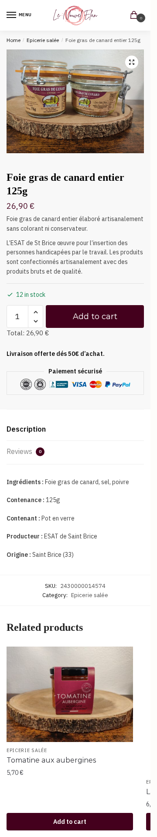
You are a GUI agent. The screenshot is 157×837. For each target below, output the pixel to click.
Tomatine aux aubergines (51, 760)
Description (26, 429)
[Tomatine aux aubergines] (70, 694)
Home (13, 40)
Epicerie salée (43, 40)
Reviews (24, 451)
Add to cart (95, 316)
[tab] (75, 429)
